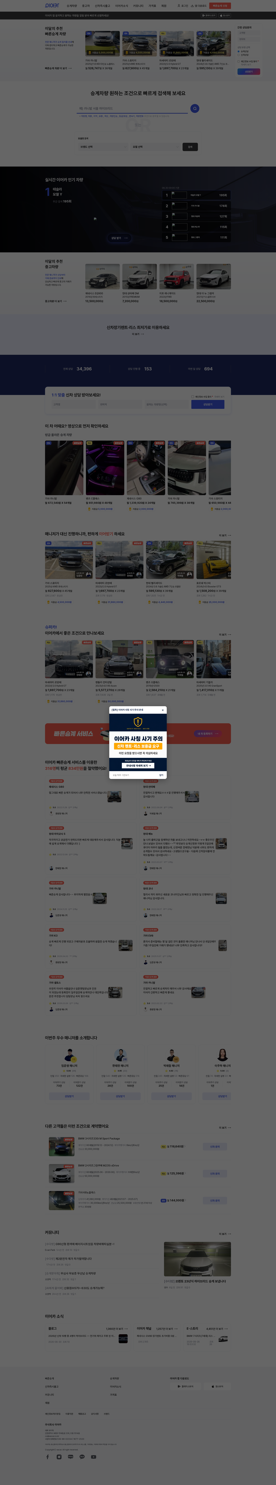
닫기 (161, 775)
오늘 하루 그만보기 (121, 775)
